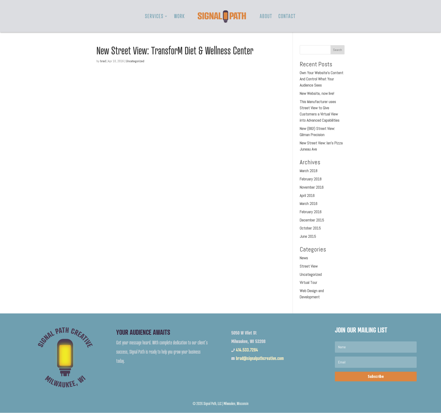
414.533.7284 (247, 350)
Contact (287, 17)
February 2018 (311, 178)
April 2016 (307, 195)
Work (179, 17)
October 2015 (310, 228)
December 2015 (312, 220)
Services (154, 17)
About (266, 17)
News (304, 257)
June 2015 (308, 236)
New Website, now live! (317, 93)
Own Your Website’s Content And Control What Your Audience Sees (321, 79)
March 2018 (308, 170)
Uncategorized (135, 61)
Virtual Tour (308, 282)
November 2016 (312, 187)
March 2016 (308, 203)
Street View (309, 266)
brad (103, 61)
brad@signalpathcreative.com (260, 358)
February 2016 (311, 211)
